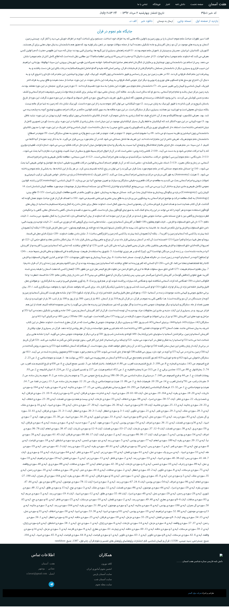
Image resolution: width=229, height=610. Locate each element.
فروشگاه (156, 4)
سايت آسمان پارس (102, 574)
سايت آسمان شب (103, 579)
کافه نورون (106, 563)
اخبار (168, 4)
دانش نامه (180, 4)
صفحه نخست (196, 4)
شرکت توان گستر (195, 593)
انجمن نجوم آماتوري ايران (99, 569)
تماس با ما (142, 4)
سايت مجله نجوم (104, 584)
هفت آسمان (217, 4)
